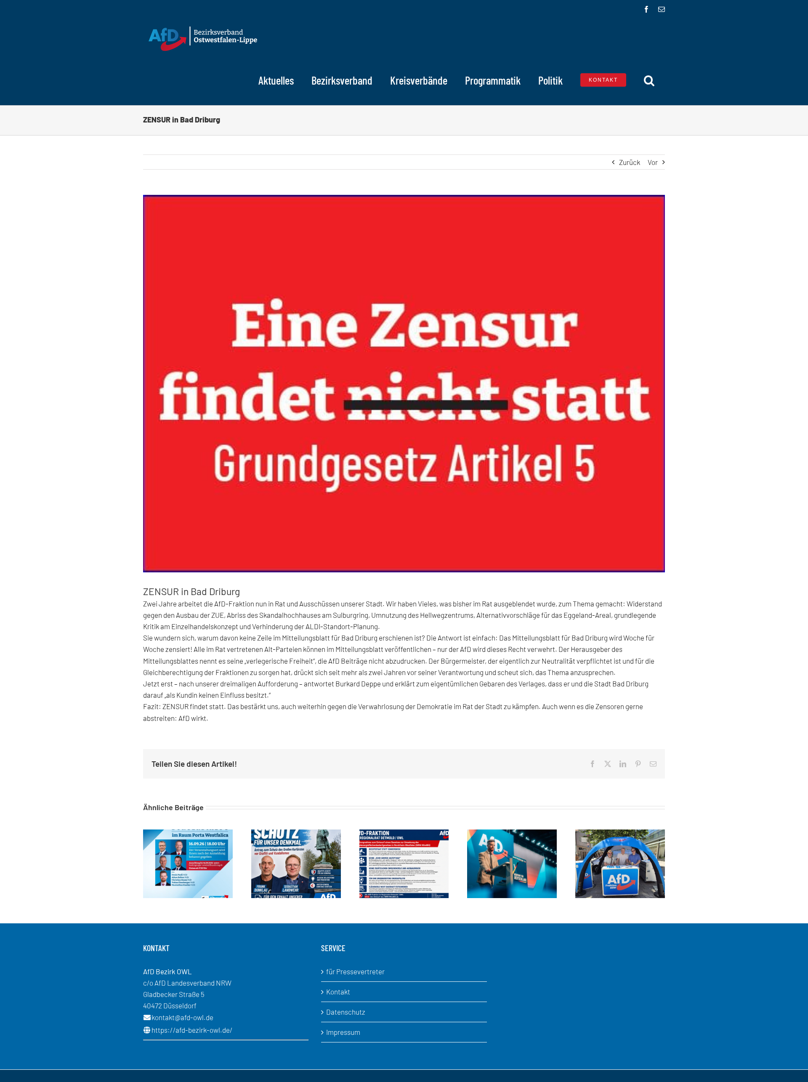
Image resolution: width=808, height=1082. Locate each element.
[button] (649, 80)
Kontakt (338, 991)
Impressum (343, 1032)
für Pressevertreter (355, 971)
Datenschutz (345, 1012)
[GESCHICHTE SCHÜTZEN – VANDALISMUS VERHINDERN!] (296, 833)
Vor (653, 162)
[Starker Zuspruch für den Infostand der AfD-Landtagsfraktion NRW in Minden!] (620, 833)
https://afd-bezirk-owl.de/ (192, 1030)
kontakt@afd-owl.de (182, 1017)
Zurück (629, 162)
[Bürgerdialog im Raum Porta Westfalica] (188, 833)
